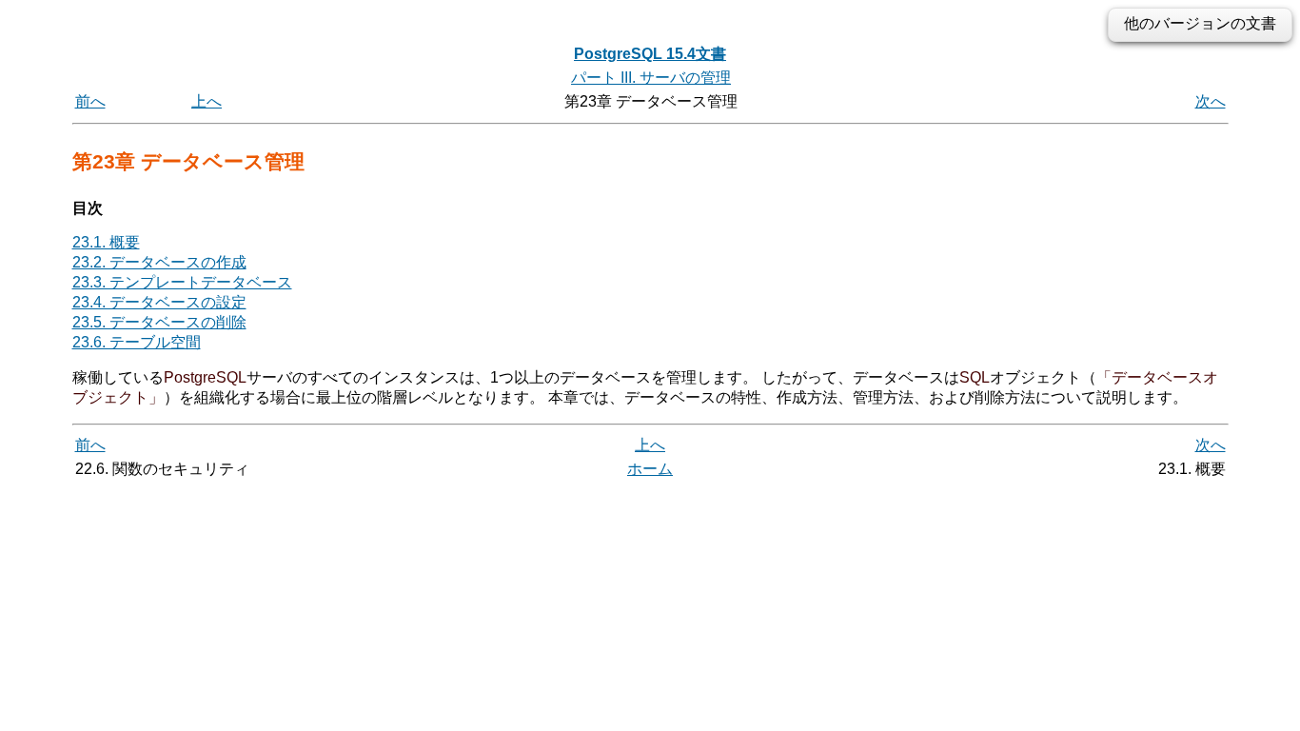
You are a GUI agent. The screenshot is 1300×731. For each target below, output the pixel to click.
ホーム (650, 469)
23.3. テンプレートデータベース (182, 282)
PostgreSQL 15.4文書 (650, 54)
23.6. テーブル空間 (136, 342)
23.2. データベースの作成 (159, 262)
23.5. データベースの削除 (159, 322)
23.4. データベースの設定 (159, 302)
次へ (1210, 101)
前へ (90, 101)
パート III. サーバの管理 (651, 77)
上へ (206, 101)
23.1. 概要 (106, 242)
